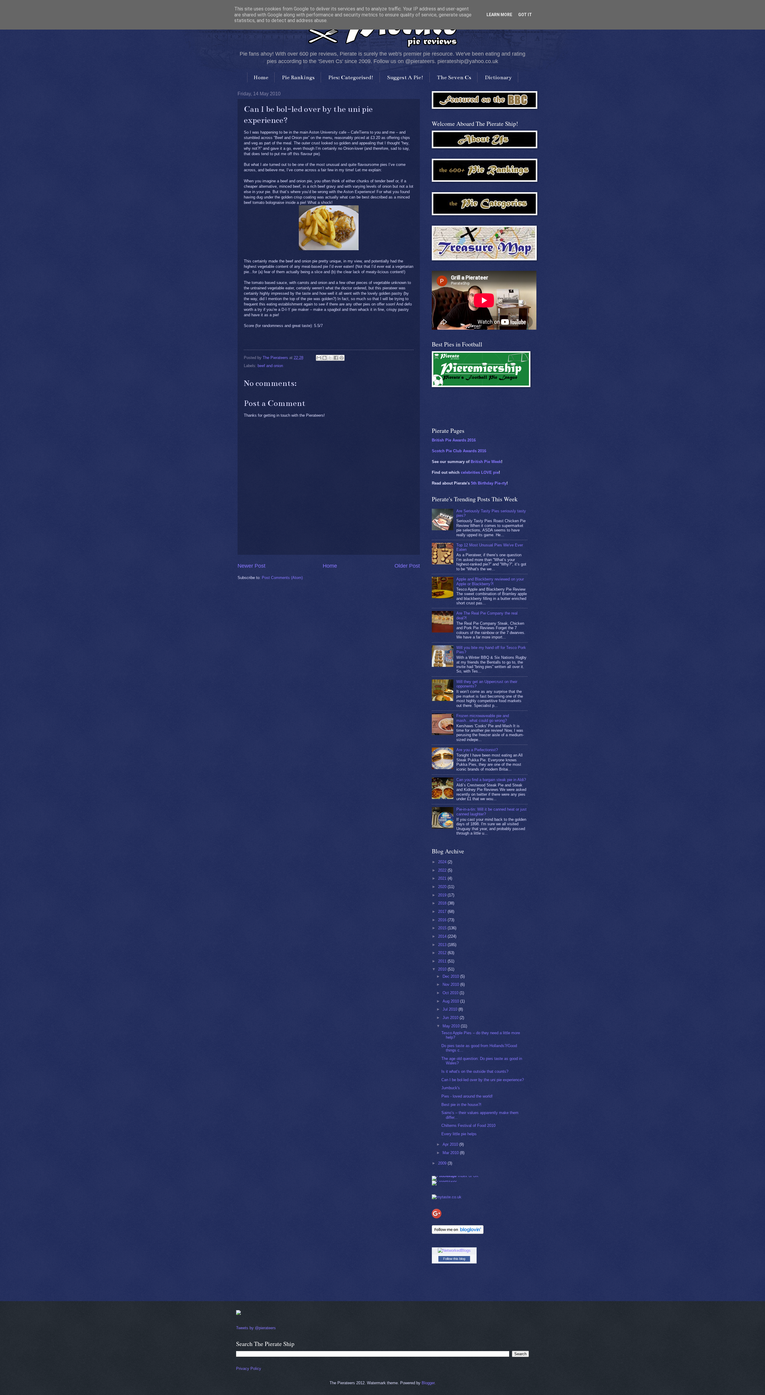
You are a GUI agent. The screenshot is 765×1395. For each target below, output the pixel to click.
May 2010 (452, 1026)
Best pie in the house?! (461, 1104)
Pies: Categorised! (351, 77)
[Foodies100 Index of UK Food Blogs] (456, 1176)
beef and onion (270, 365)
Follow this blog (454, 1258)
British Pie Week (486, 461)
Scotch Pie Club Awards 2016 (459, 451)
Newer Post (251, 566)
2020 (443, 886)
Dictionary (498, 77)
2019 (443, 895)
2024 (443, 862)
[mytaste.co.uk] (446, 1197)
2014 (443, 936)
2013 (443, 944)
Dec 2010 (451, 976)
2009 (443, 1163)
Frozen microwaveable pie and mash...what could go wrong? (482, 717)
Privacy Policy (248, 1368)
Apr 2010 (451, 1144)
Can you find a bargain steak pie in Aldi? (491, 779)
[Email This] (319, 358)
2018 (443, 903)
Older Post (407, 566)
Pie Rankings (298, 77)
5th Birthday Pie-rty (489, 483)
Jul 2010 (450, 1009)
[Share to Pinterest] (342, 358)
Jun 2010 (451, 1017)
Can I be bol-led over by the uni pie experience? (482, 1080)
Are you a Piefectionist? (477, 750)
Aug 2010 (451, 1001)
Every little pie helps (459, 1134)
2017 (443, 911)
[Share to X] (330, 358)
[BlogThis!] (325, 358)
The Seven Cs (454, 77)
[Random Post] (238, 1313)
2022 (443, 870)
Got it (525, 14)
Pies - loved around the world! (467, 1096)
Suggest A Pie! (405, 77)
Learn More (499, 14)
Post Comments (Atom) (282, 577)
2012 (443, 953)
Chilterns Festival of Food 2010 (468, 1125)
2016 (443, 920)
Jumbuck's (450, 1088)
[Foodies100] (444, 1180)
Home (260, 77)
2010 (443, 969)
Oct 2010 (451, 993)
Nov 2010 (451, 984)
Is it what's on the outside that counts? (474, 1071)
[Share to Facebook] (336, 358)
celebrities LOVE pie (480, 472)
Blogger (428, 1383)
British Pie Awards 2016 (454, 440)
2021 (443, 878)
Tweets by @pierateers (256, 1328)
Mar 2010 (451, 1152)
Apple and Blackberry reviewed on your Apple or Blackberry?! (490, 581)
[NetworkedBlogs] (454, 1250)
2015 (443, 928)
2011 (443, 961)
